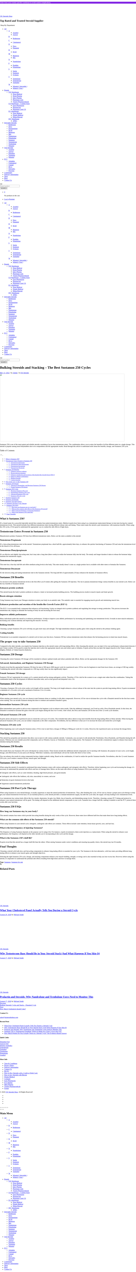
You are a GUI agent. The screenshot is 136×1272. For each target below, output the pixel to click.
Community (8, 173)
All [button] (5, 29)
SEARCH (4, 188)
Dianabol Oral (5, 1042)
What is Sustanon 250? (12, 459)
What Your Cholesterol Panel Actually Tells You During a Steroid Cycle (39, 910)
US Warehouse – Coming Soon (19, 1193)
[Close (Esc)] (1, 1107)
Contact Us (8, 180)
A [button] (9, 31)
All (5, 1118)
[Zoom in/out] (7, 1107)
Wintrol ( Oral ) (18, 88)
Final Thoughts (11, 514)
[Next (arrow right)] (3, 1109)
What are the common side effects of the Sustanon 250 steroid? (30, 509)
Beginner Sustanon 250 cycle (19, 491)
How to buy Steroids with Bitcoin (15, 1075)
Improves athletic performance (19, 476)
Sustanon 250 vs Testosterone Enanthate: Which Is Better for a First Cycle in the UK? (33, 1031)
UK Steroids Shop (6, 16)
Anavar (15, 35)
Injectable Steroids (10, 1212)
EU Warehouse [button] (13, 111)
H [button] (9, 50)
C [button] (9, 40)
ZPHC (15, 121)
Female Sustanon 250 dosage (19, 487)
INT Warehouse (13, 1208)
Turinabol (16, 82)
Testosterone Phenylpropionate (20, 464)
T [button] (9, 77)
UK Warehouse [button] (13, 92)
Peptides (15, 65)
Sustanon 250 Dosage (12, 484)
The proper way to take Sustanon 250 (17, 482)
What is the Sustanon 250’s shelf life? (22, 512)
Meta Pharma (8, 1084)
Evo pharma (8, 1083)
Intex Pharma (17, 98)
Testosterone (17, 81)
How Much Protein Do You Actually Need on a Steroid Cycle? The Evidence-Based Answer (35, 1033)
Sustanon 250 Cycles (12, 489)
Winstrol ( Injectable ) (20, 86)
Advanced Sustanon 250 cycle (19, 494)
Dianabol (16, 48)
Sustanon (16, 73)
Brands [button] (6, 90)
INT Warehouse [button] (13, 119)
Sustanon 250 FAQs (12, 505)
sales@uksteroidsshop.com (9, 1017)
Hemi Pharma (17, 96)
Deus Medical (17, 94)
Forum (6, 1088)
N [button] (9, 59)
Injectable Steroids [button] (10, 123)
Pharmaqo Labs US (19, 109)
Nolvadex (11, 169)
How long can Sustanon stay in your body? (24, 507)
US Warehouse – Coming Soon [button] (19, 104)
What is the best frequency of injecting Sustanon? (26, 510)
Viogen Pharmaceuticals (21, 102)
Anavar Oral (4, 1044)
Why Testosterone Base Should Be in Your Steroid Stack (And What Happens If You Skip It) (50, 953)
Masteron (16, 56)
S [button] (8, 69)
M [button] (9, 54)
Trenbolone (16, 79)
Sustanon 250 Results (12, 499)
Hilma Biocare (18, 117)
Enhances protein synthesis (19, 471)
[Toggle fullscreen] (5, 1107)
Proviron (11, 171)
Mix (14, 58)
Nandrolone (17, 61)
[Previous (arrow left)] (1, 1109)
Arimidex (11, 161)
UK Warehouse (13, 1181)
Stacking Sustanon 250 (12, 498)
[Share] (3, 1107)
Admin (15, 373)
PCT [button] (5, 159)
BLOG (6, 1071)
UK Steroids (24, 373)
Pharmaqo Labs (18, 100)
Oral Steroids (8, 1237)
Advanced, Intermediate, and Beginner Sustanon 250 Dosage (28, 485)
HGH (15, 52)
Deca (14, 46)
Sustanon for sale (17, 862)
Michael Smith (19, 915)
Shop (6, 176)
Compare (7, 1079)
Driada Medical (18, 115)
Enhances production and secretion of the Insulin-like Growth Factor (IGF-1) (33, 475)
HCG (10, 167)
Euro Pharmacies (18, 105)
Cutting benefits (15, 480)
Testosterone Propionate (18, 462)
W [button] (9, 84)
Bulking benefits (16, 478)
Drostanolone (13, 128)
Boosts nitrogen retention (18, 473)
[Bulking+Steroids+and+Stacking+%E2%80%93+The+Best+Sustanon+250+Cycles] (1, 864)
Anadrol (15, 33)
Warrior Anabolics (6, 1046)
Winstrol (11, 146)
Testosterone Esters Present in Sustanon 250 (19, 461)
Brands (6, 1179)
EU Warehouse (13, 1200)
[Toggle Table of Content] (1, 455)
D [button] (9, 44)
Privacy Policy (9, 1065)
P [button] (8, 63)
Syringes (16, 75)
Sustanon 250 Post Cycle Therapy (16, 503)
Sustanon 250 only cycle (18, 496)
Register (12, 199)
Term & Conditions (10, 1063)
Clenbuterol (17, 42)
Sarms (15, 71)
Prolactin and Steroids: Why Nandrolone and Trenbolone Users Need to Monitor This (46, 996)
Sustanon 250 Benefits (12, 469)
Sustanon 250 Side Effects (14, 501)
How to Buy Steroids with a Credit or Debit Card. (21, 1073)
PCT (5, 1248)
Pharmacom (17, 107)
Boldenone (16, 38)
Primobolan (17, 67)
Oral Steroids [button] (8, 148)
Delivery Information (11, 174)
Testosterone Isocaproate (18, 466)
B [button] (9, 36)
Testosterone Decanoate (18, 468)
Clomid (10, 165)
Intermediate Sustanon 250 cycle (20, 492)
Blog (6, 178)
